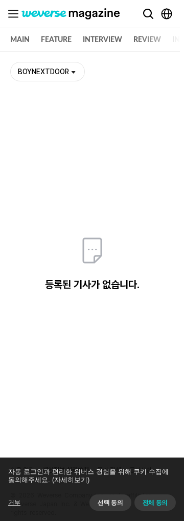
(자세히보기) (70, 480)
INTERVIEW (102, 40)
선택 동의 (110, 502)
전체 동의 (155, 502)
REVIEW (147, 40)
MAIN (20, 40)
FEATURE (56, 40)
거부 (14, 502)
